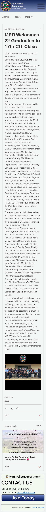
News (18, 16)
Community (9, 397)
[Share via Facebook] (6, 408)
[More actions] (40, 29)
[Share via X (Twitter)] (11, 408)
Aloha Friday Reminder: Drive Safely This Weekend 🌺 (20, 458)
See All (39, 425)
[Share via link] (17, 408)
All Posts (6, 16)
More (27, 16)
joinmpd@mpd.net (26, 492)
